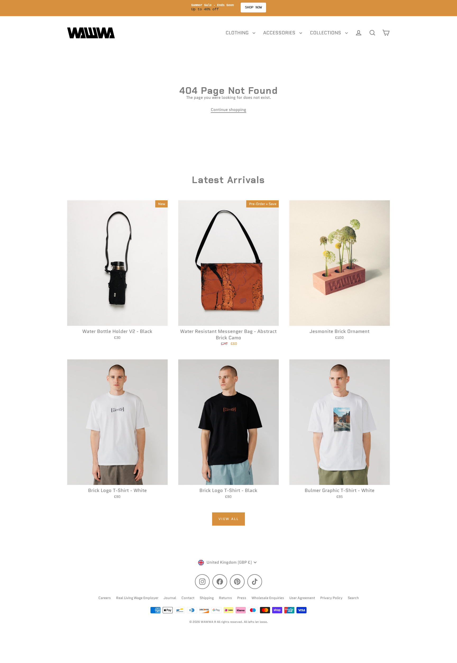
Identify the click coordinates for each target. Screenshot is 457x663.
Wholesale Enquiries (268, 597)
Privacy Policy (331, 597)
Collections (326, 32)
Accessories (280, 32)
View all (228, 518)
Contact (187, 597)
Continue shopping (228, 110)
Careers (104, 597)
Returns (225, 597)
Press (241, 597)
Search (353, 597)
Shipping (207, 597)
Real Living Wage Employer (137, 597)
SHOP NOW (256, 7)
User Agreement (302, 597)
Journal (170, 597)
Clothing (238, 32)
